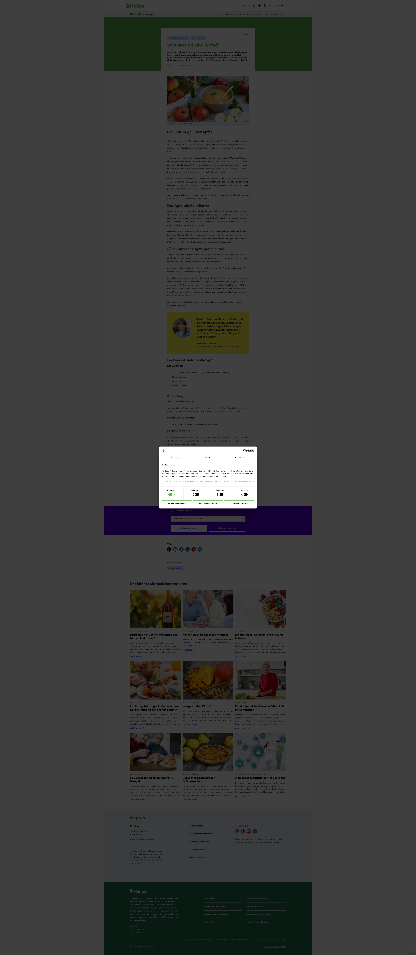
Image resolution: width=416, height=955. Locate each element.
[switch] (196, 494)
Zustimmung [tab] (175, 458)
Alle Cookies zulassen (239, 503)
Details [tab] (208, 458)
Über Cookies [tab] (240, 458)
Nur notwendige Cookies (176, 503)
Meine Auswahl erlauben (208, 503)
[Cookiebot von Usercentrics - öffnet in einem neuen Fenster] (244, 450)
